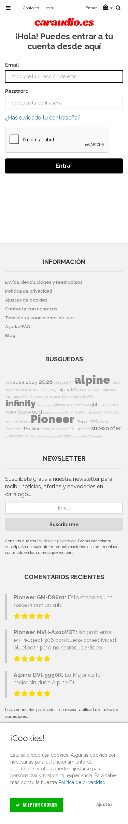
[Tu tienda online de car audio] (64, 22)
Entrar (64, 166)
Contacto (31, 7)
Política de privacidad (56, 541)
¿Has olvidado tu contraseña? (43, 117)
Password (17, 91)
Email (12, 65)
